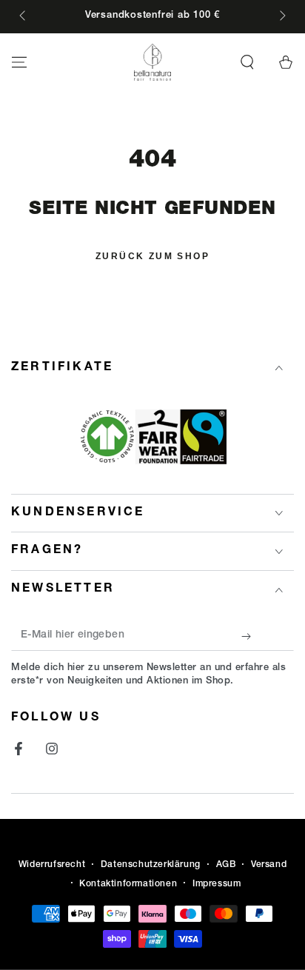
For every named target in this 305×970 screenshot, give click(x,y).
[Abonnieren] (249, 636)
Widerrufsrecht (52, 864)
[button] (247, 62)
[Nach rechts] (281, 17)
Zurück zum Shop (152, 256)
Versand (268, 864)
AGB (226, 864)
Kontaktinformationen (128, 884)
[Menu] (19, 62)
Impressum (216, 884)
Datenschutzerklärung (151, 864)
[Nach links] (23, 17)
